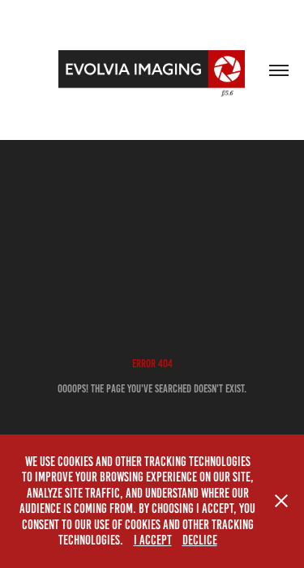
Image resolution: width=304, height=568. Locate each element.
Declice (199, 540)
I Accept (153, 540)
